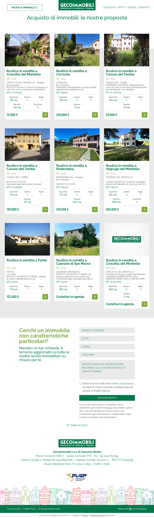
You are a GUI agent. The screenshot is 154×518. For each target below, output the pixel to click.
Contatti (144, 7)
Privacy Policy (14, 509)
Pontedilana (141, 509)
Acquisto (109, 7)
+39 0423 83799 (109, 455)
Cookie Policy (29, 509)
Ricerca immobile (23, 7)
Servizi (131, 7)
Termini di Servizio (97, 515)
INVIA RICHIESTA (107, 397)
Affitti (121, 7)
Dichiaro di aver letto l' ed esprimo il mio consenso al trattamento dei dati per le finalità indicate (108, 387)
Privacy (85, 515)
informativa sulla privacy (120, 383)
